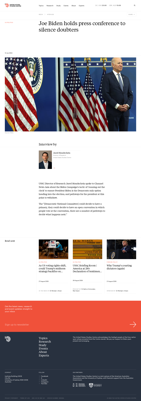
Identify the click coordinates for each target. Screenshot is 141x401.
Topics (43, 338)
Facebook (44, 376)
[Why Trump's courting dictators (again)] (121, 249)
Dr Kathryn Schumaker (88, 289)
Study (42, 345)
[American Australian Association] (79, 385)
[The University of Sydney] (95, 385)
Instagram (44, 382)
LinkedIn (44, 380)
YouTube (44, 383)
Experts (44, 355)
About (43, 352)
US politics (9, 22)
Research (45, 341)
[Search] (134, 5)
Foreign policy (112, 262)
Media (41, 14)
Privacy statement (11, 398)
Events (43, 348)
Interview (50, 14)
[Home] (8, 5)
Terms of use (25, 398)
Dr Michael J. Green (56, 291)
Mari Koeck (76, 291)
